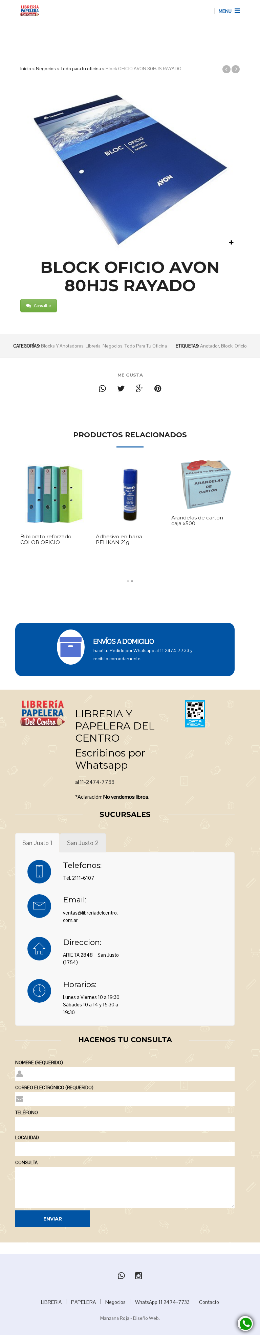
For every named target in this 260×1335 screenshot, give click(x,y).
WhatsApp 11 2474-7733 (162, 1302)
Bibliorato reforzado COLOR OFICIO (45, 539)
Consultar (42, 305)
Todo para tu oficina (81, 69)
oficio (241, 346)
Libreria (93, 346)
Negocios (46, 69)
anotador (209, 346)
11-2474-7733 (97, 782)
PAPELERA (83, 1302)
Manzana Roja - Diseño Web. (130, 1318)
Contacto (209, 1302)
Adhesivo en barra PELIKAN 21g (119, 539)
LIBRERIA (51, 1302)
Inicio (25, 69)
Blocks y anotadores (62, 346)
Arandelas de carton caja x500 (197, 521)
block (227, 346)
